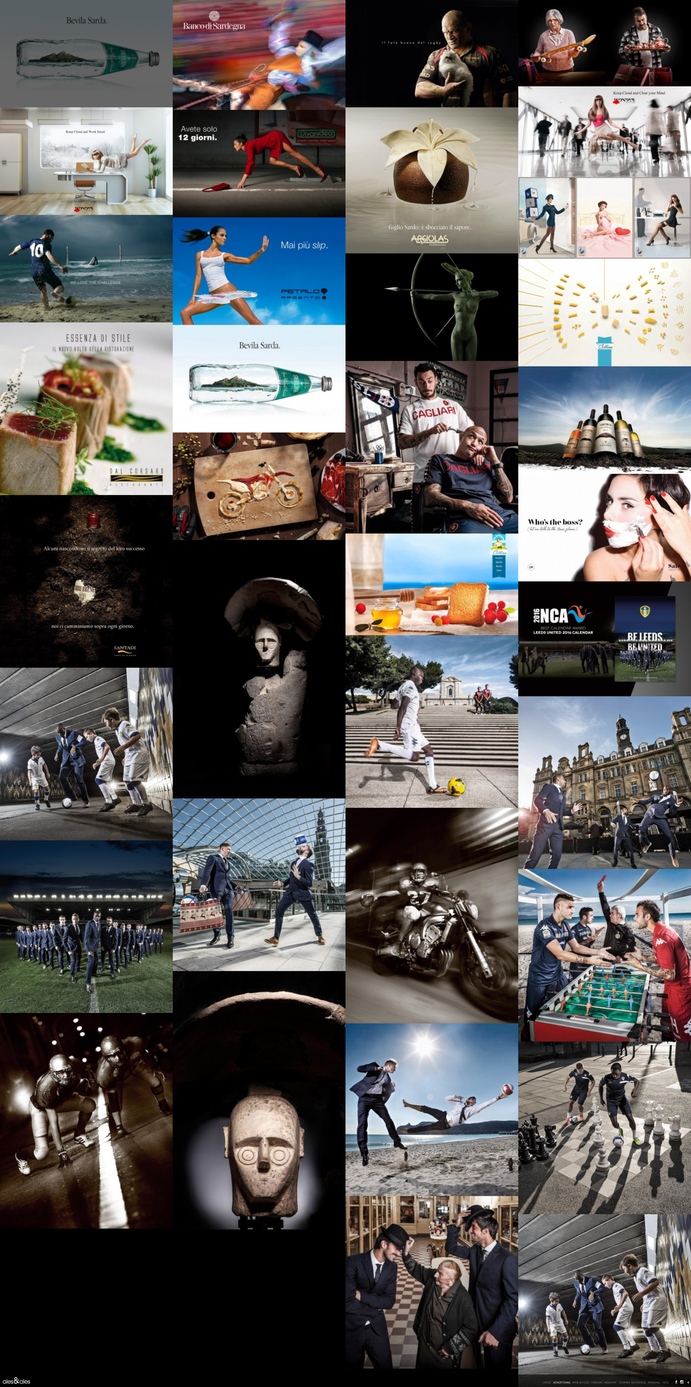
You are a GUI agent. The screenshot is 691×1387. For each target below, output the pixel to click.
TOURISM (624, 1382)
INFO (665, 1382)
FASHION (596, 1382)
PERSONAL (654, 1382)
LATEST (547, 1382)
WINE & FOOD (581, 1382)
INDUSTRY (610, 1382)
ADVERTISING (561, 1382)
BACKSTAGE (638, 1382)
